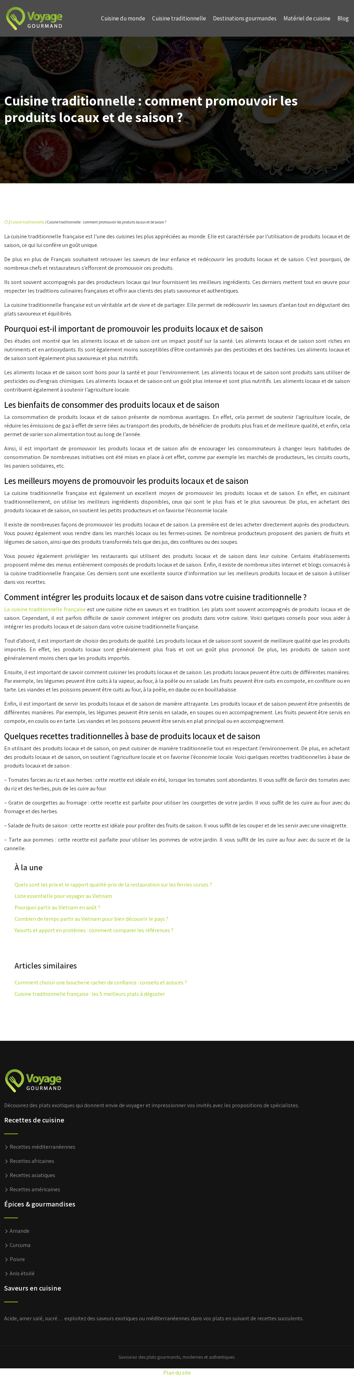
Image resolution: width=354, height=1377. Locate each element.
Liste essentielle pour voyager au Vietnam (63, 896)
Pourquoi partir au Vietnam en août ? (57, 907)
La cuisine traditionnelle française (45, 609)
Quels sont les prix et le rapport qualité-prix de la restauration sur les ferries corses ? (113, 884)
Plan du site (177, 1372)
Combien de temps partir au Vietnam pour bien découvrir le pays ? (91, 918)
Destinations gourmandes (245, 18)
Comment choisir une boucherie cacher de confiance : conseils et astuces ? (101, 982)
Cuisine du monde (123, 18)
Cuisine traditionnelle (179, 18)
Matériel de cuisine (306, 18)
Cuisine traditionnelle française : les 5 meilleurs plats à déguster (90, 994)
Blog (343, 18)
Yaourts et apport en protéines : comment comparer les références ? (94, 930)
